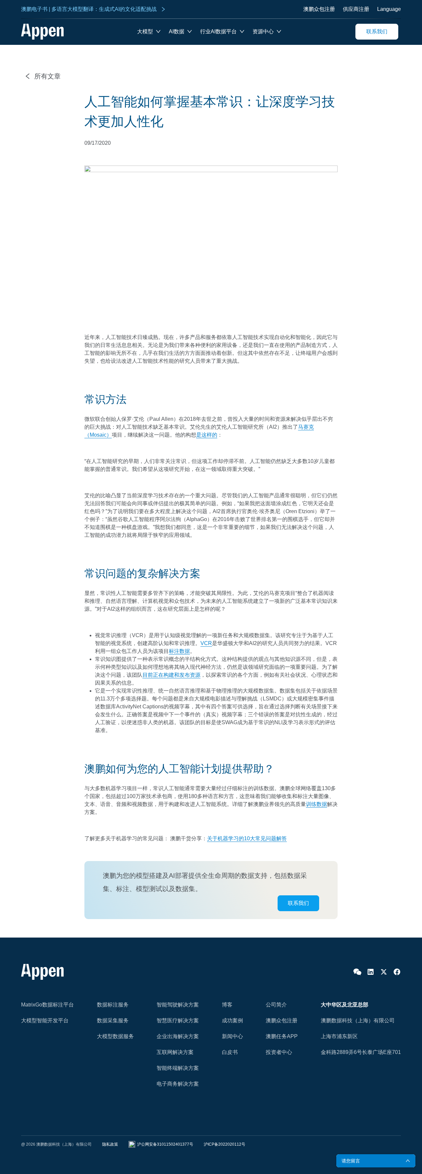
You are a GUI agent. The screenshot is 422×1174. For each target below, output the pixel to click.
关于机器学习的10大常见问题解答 (247, 838)
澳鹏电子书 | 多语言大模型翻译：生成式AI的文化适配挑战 (89, 9)
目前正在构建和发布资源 (171, 675)
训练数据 (316, 804)
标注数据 (179, 651)
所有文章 (47, 76)
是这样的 (206, 435)
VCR (206, 643)
